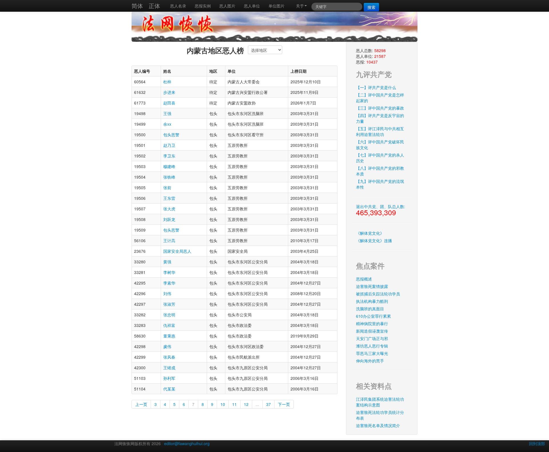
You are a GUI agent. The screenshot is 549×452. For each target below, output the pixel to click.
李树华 (169, 272)
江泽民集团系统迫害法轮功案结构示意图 (380, 402)
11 (234, 404)
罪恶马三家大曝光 (372, 353)
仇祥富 (169, 325)
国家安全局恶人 (177, 251)
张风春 (169, 357)
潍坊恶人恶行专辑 (372, 346)
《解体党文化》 (370, 233)
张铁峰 (169, 177)
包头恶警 (171, 134)
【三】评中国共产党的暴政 (380, 108)
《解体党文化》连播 (374, 240)
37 (268, 404)
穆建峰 (169, 166)
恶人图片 (227, 6)
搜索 (371, 7)
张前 (167, 187)
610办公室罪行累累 (373, 316)
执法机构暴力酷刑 (372, 301)
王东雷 (169, 198)
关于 (300, 6)
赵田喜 (169, 103)
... (257, 404)
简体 (137, 5)
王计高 (169, 240)
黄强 (167, 262)
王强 (167, 113)
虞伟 (167, 346)
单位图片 (276, 6)
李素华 (169, 283)
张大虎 (169, 209)
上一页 (141, 404)
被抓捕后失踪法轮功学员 (378, 294)
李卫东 (169, 156)
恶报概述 (364, 279)
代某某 (169, 389)
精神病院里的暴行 (372, 323)
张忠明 (169, 314)
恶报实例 (203, 6)
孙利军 (169, 378)
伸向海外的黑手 (370, 361)
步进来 (169, 92)
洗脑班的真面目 (370, 308)
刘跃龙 (169, 219)
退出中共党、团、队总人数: (380, 210)
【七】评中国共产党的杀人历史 (380, 157)
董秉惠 (169, 336)
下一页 (284, 404)
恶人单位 (252, 6)
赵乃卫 (169, 145)
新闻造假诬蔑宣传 (372, 331)
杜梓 (167, 81)
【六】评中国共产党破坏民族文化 (380, 144)
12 (246, 404)
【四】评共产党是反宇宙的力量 (380, 118)
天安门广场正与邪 (372, 338)
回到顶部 (537, 443)
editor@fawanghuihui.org (187, 443)
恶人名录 (178, 6)
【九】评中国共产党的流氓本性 (380, 184)
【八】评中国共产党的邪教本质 (380, 171)
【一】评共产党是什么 (376, 87)
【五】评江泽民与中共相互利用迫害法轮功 (380, 131)
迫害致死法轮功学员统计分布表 (380, 415)
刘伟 (167, 293)
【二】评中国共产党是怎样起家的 (380, 97)
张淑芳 (169, 304)
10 (222, 404)
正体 (154, 5)
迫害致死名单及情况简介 (378, 425)
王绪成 (169, 367)
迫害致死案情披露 (372, 286)
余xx (167, 124)
